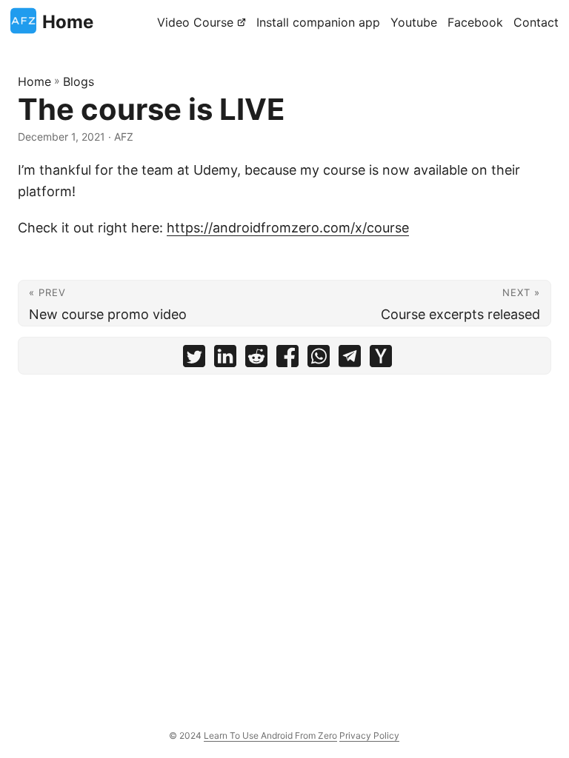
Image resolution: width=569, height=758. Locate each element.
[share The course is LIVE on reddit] (256, 359)
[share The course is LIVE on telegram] (350, 359)
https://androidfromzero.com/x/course (288, 227)
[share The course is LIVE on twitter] (194, 359)
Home (67, 22)
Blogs (78, 81)
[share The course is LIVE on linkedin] (225, 359)
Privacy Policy (369, 735)
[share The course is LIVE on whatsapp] (318, 359)
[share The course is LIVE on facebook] (287, 359)
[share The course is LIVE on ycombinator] (381, 359)
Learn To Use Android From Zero (270, 735)
